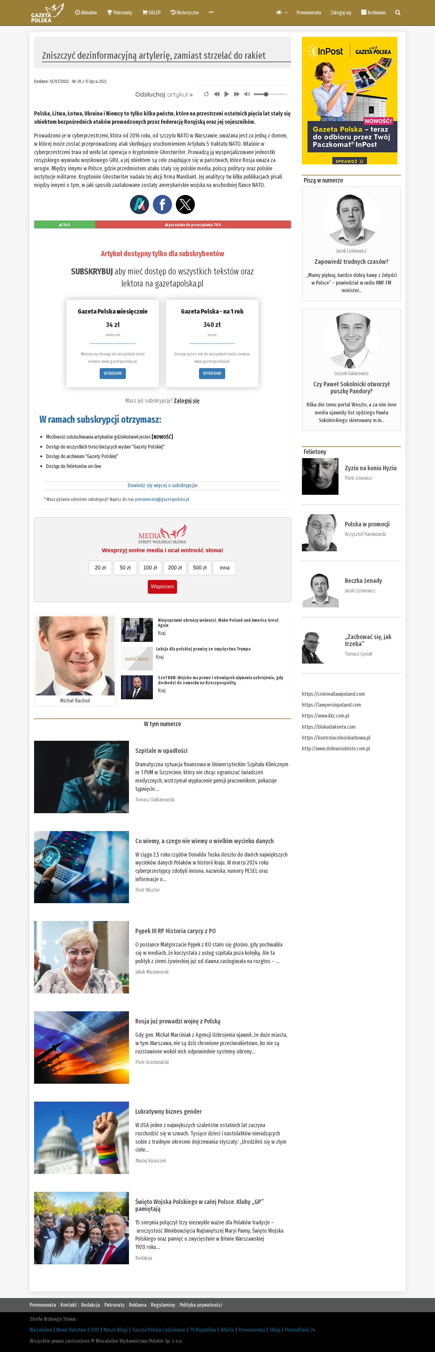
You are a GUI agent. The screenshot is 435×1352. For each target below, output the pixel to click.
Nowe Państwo (71, 1329)
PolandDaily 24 (300, 1329)
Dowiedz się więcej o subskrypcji (162, 485)
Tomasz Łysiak (358, 654)
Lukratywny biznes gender (168, 1111)
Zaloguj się (341, 13)
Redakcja (143, 1258)
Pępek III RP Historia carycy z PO (175, 931)
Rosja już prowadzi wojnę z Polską (177, 1021)
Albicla (227, 1329)
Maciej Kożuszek (150, 1161)
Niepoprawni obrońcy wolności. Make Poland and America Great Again (218, 623)
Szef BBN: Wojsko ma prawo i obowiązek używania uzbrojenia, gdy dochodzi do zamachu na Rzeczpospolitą (220, 680)
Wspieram (162, 586)
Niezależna (41, 1329)
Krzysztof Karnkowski (365, 534)
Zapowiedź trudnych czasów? (352, 261)
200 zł (175, 567)
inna (225, 567)
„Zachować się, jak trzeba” (368, 640)
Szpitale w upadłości (161, 750)
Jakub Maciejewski (151, 972)
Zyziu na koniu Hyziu (371, 468)
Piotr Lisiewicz (358, 478)
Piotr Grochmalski (152, 1062)
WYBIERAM (113, 373)
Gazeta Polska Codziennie (158, 1329)
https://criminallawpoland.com (333, 694)
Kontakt (69, 1305)
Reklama (137, 1305)
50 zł (125, 567)
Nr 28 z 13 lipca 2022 (89, 81)
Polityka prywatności (201, 1305)
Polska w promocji (367, 524)
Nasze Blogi (115, 1329)
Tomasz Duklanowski (155, 800)
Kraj (162, 633)
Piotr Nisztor (147, 890)
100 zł (150, 567)
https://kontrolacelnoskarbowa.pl (336, 737)
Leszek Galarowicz (351, 373)
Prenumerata (308, 13)
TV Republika (203, 1329)
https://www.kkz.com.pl (325, 715)
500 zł (200, 567)
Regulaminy (163, 1305)
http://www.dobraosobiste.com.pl (336, 748)
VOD (94, 1329)
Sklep (275, 1329)
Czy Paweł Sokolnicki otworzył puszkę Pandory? (351, 387)
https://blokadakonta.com (329, 727)
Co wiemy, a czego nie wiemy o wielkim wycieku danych (204, 841)
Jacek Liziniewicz (351, 251)
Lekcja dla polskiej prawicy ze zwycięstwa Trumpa (203, 649)
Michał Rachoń (75, 700)
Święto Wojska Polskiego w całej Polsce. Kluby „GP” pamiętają (199, 1205)
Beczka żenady (363, 580)
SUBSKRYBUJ (92, 271)
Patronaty (114, 1305)
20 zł (100, 567)
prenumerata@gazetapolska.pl (162, 499)
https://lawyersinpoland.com (331, 705)
